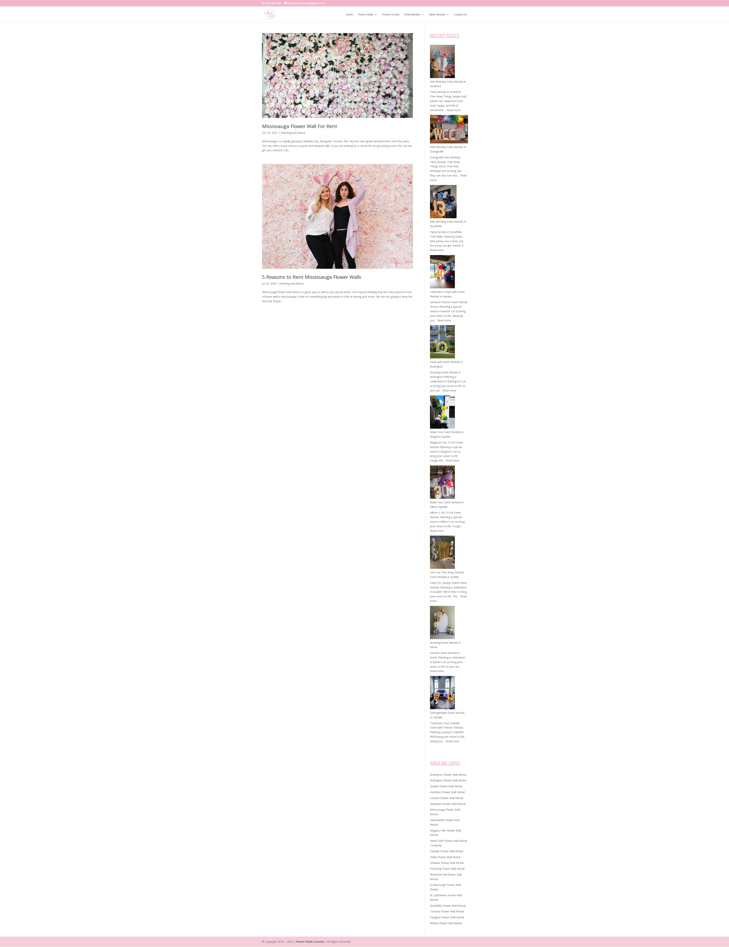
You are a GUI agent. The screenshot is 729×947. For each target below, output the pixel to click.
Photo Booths (412, 14)
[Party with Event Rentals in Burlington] (442, 342)
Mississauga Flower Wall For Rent (299, 126)
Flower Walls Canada (310, 941)
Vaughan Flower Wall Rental (447, 917)
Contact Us (460, 14)
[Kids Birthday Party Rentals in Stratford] (442, 62)
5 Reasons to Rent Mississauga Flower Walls (311, 277)
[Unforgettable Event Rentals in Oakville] (442, 693)
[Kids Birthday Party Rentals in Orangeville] (449, 130)
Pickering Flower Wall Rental (447, 868)
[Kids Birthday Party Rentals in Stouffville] (443, 202)
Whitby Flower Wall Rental (446, 923)
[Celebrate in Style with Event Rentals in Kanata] (442, 272)
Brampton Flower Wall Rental (448, 774)
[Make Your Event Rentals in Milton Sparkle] (442, 483)
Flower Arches (390, 14)
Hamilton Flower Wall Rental (447, 792)
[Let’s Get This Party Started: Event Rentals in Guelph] (442, 553)
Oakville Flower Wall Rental (446, 851)
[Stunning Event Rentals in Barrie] (442, 623)
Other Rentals (437, 14)
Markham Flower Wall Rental (447, 804)
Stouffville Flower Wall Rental (447, 905)
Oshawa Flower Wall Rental (447, 863)
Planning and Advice (293, 132)
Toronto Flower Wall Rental (447, 911)
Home (349, 14)
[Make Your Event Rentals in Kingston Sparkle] (442, 412)
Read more (454, 110)
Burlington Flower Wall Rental (448, 780)
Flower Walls (365, 14)
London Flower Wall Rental (446, 798)
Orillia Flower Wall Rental (445, 857)
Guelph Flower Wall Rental (446, 786)
